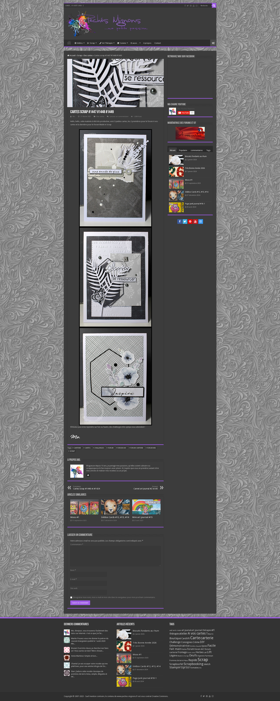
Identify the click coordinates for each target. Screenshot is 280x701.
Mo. (74, 116)
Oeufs (193, 655)
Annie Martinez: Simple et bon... (84, 656)
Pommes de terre (176, 660)
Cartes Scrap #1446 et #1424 (86, 488)
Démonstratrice (179, 645)
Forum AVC (121, 448)
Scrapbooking (193, 664)
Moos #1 (74, 517)
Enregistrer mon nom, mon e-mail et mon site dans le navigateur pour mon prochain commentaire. (114, 597)
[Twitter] (188, 5)
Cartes (87, 448)
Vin (200, 668)
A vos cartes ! (198, 633)
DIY (202, 642)
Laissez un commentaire (119, 116)
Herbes (199, 652)
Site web (73, 588)
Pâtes (186, 660)
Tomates (194, 667)
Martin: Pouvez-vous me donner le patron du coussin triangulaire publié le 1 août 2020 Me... (89, 641)
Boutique (175, 638)
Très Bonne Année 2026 (195, 168)
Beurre (210, 634)
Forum (110, 448)
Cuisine (123, 43)
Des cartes (88, 55)
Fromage (182, 652)
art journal (186, 630)
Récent (172, 150)
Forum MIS (151, 448)
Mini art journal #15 (142, 517)
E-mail (73, 579)
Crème (196, 642)
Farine (184, 649)
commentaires (197, 150)
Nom (73, 570)
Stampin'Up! (177, 667)
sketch (207, 664)
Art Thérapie (107, 43)
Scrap (92, 43)
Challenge (175, 642)
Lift (209, 652)
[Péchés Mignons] (107, 23)
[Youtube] (193, 5)
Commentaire (76, 544)
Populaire (183, 150)
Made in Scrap (183, 656)
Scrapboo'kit (176, 664)
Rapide (192, 660)
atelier (183, 633)
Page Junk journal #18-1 (195, 204)
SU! (188, 667)
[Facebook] (185, 5)
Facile (212, 645)
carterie (77, 448)
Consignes (186, 642)
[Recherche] (214, 5)
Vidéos (80, 43)
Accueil (69, 43)
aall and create (175, 630)
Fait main (175, 648)
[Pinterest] (191, 5)
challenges (99, 448)
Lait (205, 652)
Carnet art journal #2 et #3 (146, 488)
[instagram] (196, 5)
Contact (157, 43)
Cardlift (185, 638)
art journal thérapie (201, 630)
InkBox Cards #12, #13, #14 (115, 517)
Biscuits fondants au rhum (196, 156)
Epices (204, 646)
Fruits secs (191, 652)
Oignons (200, 656)
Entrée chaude (195, 646)
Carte (195, 637)
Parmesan (209, 656)
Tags (208, 150)
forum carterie (136, 448)
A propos (147, 43)
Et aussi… (135, 43)
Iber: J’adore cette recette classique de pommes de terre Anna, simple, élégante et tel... (89, 674)
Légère (173, 655)
